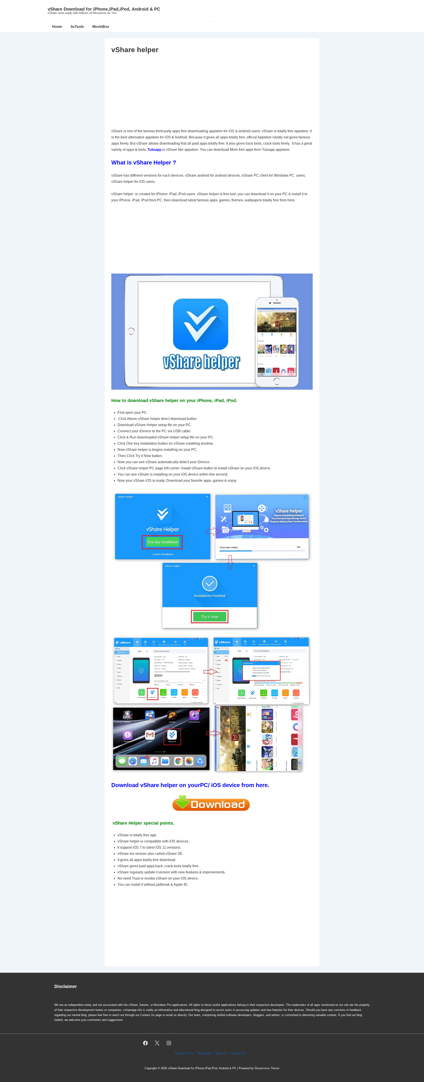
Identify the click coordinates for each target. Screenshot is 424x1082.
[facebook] (145, 1043)
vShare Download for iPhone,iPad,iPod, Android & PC (104, 9)
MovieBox (100, 26)
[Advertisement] (212, 91)
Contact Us (238, 1053)
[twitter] (157, 1043)
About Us (221, 1053)
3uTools (77, 26)
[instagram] (169, 1043)
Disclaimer (204, 1053)
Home (57, 26)
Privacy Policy (184, 1053)
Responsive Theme (267, 1068)
